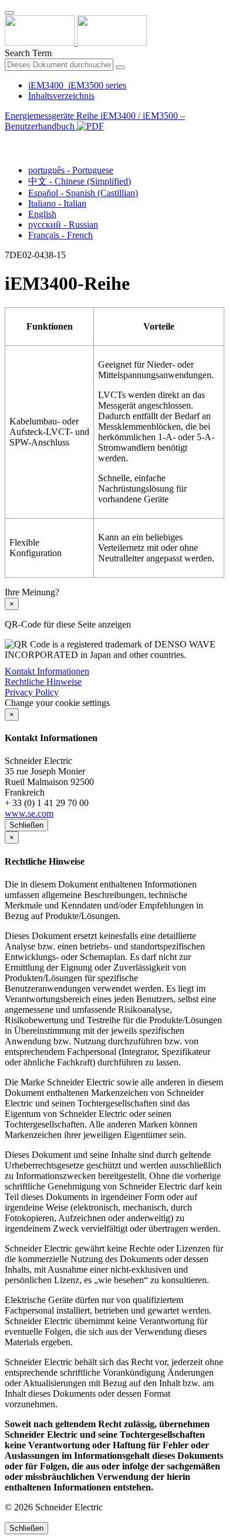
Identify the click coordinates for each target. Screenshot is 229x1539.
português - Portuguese (70, 170)
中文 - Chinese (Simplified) (79, 181)
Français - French (60, 235)
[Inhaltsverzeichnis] (9, 140)
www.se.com (29, 813)
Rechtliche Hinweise (43, 682)
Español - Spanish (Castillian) (83, 193)
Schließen (26, 825)
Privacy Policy (32, 692)
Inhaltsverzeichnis (61, 96)
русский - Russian (63, 224)
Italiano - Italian (57, 203)
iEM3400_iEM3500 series (77, 85)
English (42, 214)
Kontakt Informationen (47, 671)
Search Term (28, 53)
